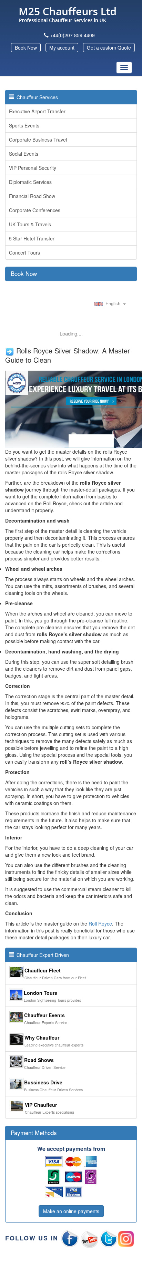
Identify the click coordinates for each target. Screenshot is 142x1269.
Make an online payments (71, 1211)
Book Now (26, 47)
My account (61, 47)
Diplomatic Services (30, 181)
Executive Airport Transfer (37, 111)
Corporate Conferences (34, 210)
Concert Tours (24, 252)
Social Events (23, 153)
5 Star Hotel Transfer (31, 238)
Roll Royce (100, 923)
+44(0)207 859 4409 (72, 35)
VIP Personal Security (32, 167)
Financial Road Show (32, 196)
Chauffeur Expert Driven (41, 954)
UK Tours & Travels (30, 224)
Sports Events (24, 125)
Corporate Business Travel (38, 139)
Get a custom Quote (109, 47)
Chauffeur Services (36, 97)
